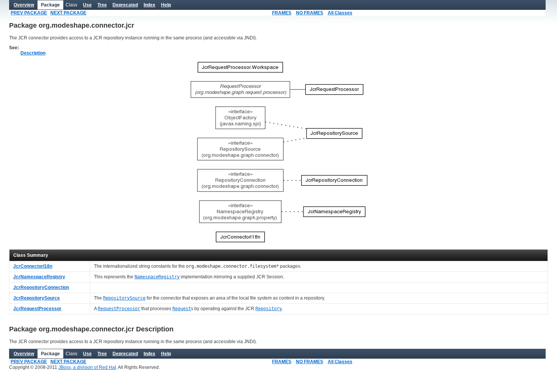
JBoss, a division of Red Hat (87, 367)
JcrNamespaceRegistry (39, 276)
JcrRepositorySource (36, 298)
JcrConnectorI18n (32, 266)
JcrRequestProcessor (37, 308)
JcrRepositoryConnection (41, 287)
